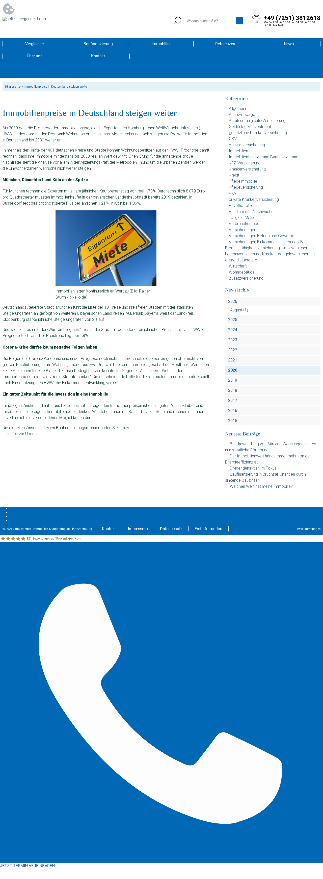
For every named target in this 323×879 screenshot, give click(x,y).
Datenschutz (171, 528)
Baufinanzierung (98, 43)
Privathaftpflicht (243, 205)
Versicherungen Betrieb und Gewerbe (261, 235)
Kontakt (98, 56)
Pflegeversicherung (246, 187)
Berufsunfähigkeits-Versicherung (257, 120)
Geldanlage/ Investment (250, 126)
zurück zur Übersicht (24, 433)
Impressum (138, 528)
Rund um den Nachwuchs (251, 211)
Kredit (234, 175)
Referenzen (225, 43)
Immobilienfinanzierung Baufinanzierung (263, 157)
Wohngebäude (242, 272)
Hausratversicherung (247, 144)
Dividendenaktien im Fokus (253, 468)
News (289, 43)
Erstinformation (208, 528)
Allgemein (237, 108)
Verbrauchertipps (244, 223)
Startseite (12, 86)
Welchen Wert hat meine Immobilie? (262, 486)
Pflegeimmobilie (243, 181)
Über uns (34, 56)
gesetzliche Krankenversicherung (258, 132)
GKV (233, 138)
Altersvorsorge (242, 114)
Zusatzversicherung (246, 278)
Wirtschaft (238, 266)
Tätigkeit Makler (243, 217)
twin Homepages (308, 529)
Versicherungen (242, 229)
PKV (232, 193)
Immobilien (162, 43)
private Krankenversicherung (254, 199)
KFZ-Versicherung (244, 163)
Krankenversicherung (247, 169)
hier (126, 427)
